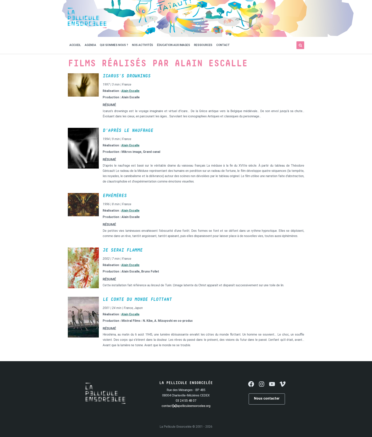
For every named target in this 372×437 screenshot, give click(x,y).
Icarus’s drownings (127, 76)
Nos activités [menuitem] (142, 45)
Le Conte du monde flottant (137, 299)
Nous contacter (267, 398)
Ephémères (115, 195)
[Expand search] (300, 45)
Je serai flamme (123, 250)
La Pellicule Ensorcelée (176, 426)
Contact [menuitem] (223, 45)
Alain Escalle (130, 91)
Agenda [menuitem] (90, 45)
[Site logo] (87, 27)
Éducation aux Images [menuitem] (173, 45)
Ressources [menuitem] (203, 45)
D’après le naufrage (128, 130)
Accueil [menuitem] (75, 45)
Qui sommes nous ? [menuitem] (114, 45)
